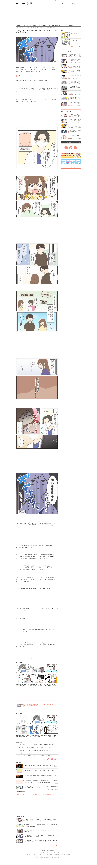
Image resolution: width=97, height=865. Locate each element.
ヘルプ (57, 852)
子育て (55, 0)
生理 (18, 794)
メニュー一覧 (78, 0)
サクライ (29, 794)
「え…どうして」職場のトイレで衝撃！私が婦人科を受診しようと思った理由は (34, 747)
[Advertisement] (48, 14)
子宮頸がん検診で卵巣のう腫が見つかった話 (41, 794)
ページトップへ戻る (71, 167)
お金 (27, 25)
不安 (53, 794)
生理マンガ (23, 794)
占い (70, 0)
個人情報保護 (49, 854)
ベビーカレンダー (26, 34)
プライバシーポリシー (41, 854)
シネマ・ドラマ (65, 25)
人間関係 (44, 25)
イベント (49, 25)
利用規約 (33, 854)
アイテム (40, 25)
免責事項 (63, 854)
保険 (30, 25)
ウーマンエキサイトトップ (67, 3)
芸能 (53, 25)
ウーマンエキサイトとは (43, 852)
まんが (68, 0)
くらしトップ (20, 25)
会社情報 (29, 854)
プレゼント (73, 0)
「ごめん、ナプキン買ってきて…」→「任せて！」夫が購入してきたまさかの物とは (35, 744)
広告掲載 (68, 854)
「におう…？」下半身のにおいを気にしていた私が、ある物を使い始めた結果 (34, 753)
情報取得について (57, 854)
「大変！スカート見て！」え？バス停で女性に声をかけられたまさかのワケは (34, 750)
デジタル (71, 25)
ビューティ (64, 0)
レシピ (61, 0)
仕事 (24, 25)
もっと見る (37, 845)
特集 (62, 30)
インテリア (34, 25)
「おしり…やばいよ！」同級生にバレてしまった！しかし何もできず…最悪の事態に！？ (36, 755)
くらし (58, 0)
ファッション (58, 25)
